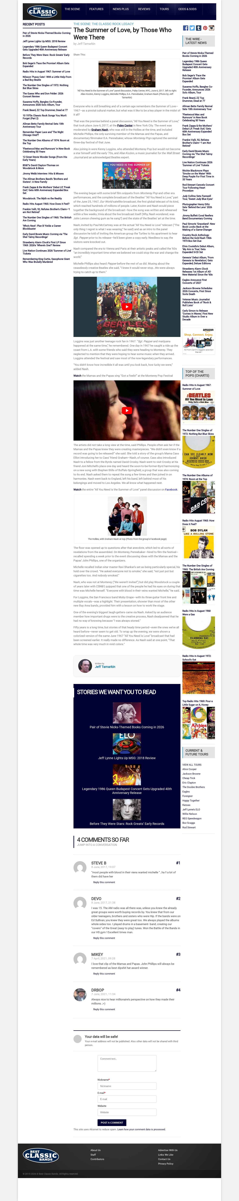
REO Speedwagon (191, 818)
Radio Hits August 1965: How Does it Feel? (46, 203)
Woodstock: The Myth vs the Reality (42, 198)
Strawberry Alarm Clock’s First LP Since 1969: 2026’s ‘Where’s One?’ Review (44, 244)
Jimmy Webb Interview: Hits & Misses (43, 173)
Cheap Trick (188, 778)
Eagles (186, 791)
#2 (178, 899)
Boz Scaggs (188, 822)
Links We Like (165, 1154)
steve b (98, 863)
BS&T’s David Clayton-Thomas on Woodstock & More (41, 167)
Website (102, 1106)
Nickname (104, 1079)
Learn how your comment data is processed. (141, 1129)
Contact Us (164, 1159)
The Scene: (82, 24)
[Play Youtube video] (126, 307)
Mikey (97, 954)
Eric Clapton (189, 782)
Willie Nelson (189, 813)
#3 (178, 954)
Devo (96, 898)
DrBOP (97, 990)
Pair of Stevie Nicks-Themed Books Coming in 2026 (127, 727)
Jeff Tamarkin (86, 43)
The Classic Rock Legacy (113, 24)
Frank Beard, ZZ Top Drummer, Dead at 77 (45, 110)
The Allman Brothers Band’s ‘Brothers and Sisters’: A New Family (45, 180)
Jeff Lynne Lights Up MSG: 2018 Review (44, 41)
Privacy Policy (165, 1163)
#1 (178, 863)
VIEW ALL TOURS (191, 764)
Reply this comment (104, 882)
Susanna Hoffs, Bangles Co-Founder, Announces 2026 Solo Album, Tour (42, 103)
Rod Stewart (189, 827)
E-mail (101, 1093)
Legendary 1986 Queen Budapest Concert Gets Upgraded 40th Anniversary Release (45, 48)
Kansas (186, 805)
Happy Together (190, 800)
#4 (178, 990)
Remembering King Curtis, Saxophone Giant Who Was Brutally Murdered (46, 260)
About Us (96, 1150)
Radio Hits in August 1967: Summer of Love (46, 71)
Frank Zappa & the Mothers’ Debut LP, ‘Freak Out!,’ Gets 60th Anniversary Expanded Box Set (46, 190)
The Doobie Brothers (193, 787)
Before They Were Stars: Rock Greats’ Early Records (127, 824)
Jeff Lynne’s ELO (191, 809)
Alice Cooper (189, 769)
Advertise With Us (168, 1150)
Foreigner (187, 796)
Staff (93, 1154)
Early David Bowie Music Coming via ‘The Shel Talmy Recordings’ (45, 236)
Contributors (97, 1159)
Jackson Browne (191, 773)
